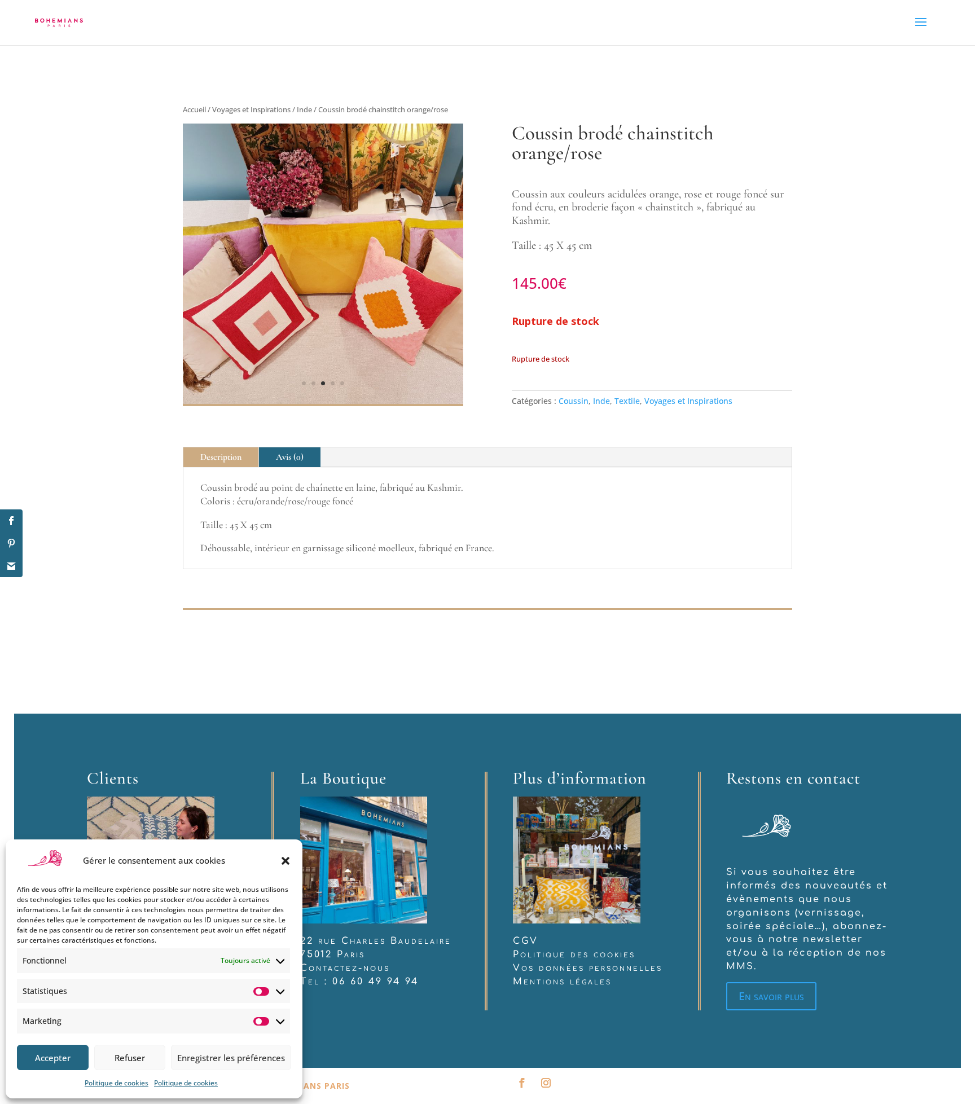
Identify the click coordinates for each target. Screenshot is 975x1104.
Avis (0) (290, 457)
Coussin (573, 400)
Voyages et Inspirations (251, 109)
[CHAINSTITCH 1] (323, 400)
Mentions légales (562, 982)
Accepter (53, 1057)
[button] (285, 861)
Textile (627, 400)
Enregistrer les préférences (231, 1057)
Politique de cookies (116, 1083)
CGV (525, 941)
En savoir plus (771, 996)
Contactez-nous (345, 968)
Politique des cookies (574, 954)
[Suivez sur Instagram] (546, 1083)
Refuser (130, 1057)
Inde (304, 109)
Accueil (194, 109)
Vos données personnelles (587, 968)
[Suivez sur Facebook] (522, 1083)
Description (220, 457)
